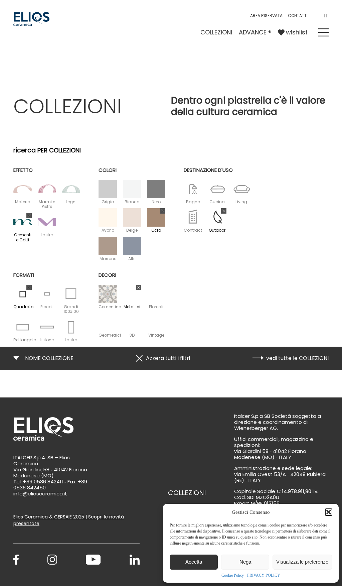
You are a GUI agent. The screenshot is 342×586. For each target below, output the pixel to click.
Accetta (193, 562)
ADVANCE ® (255, 32)
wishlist (297, 32)
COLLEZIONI (216, 32)
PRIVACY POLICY (263, 575)
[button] (328, 512)
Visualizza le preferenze (302, 562)
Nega (245, 562)
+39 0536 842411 (43, 481)
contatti (298, 15)
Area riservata (266, 15)
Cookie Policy (232, 575)
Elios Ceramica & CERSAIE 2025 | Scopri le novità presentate (68, 519)
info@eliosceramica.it (40, 493)
